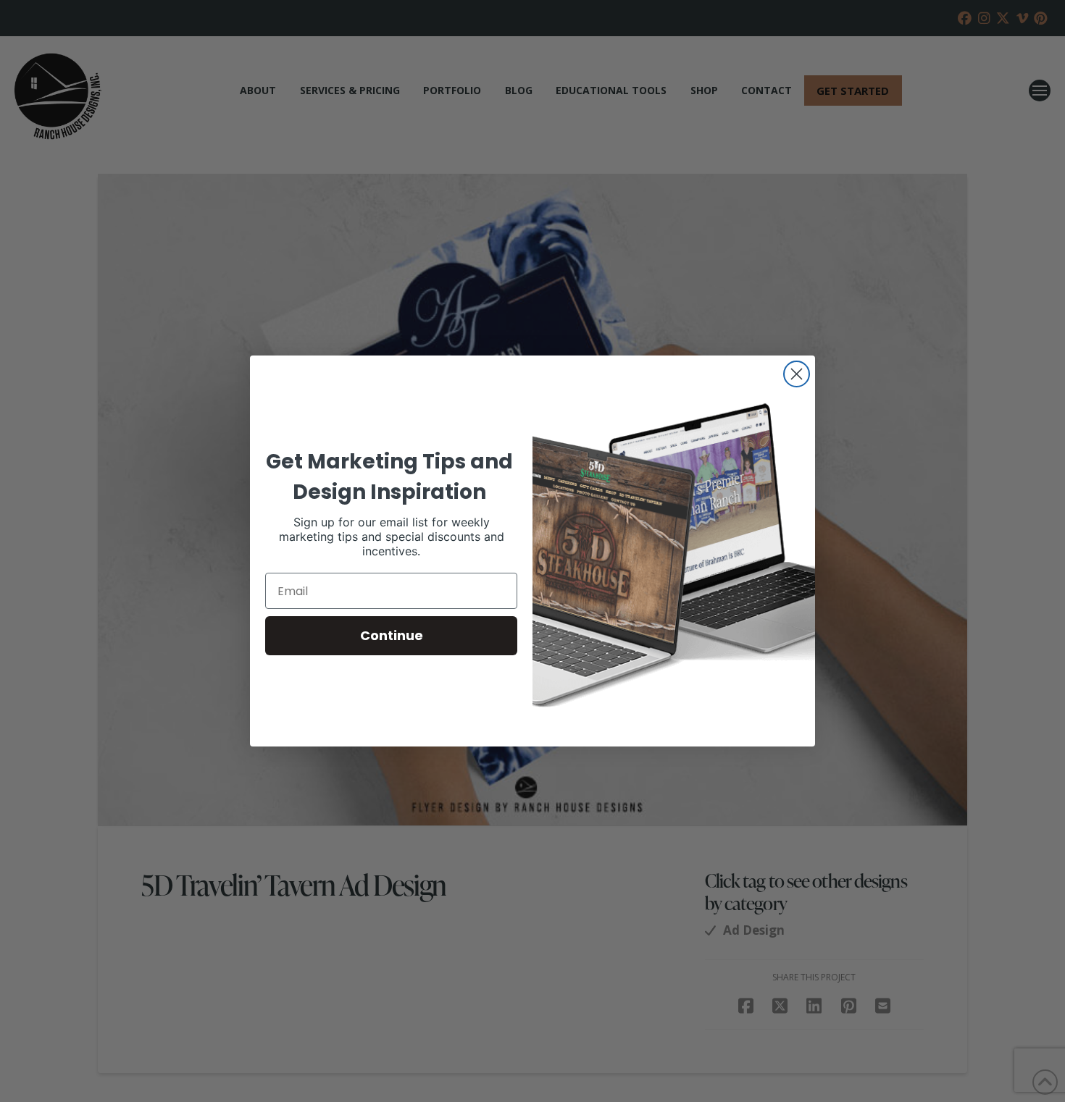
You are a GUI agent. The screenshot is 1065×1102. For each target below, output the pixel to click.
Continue (391, 635)
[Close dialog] (796, 374)
